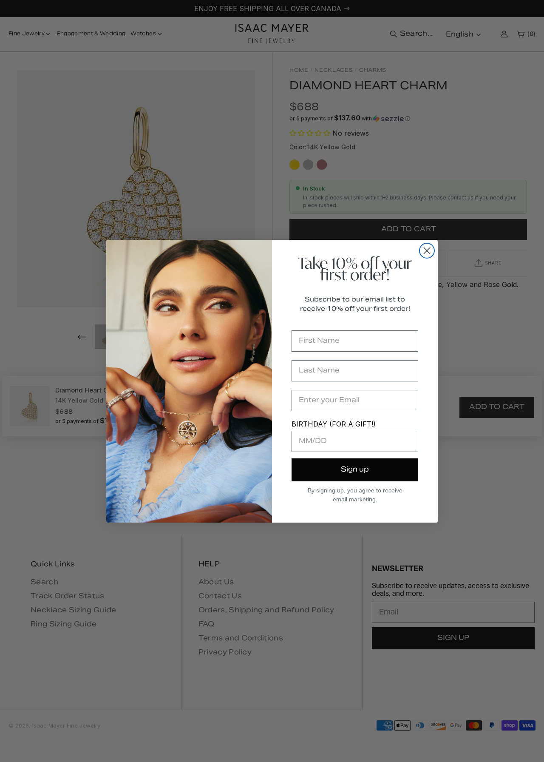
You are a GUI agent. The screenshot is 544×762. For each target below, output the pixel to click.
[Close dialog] (426, 250)
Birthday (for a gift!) (334, 424)
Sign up (355, 470)
